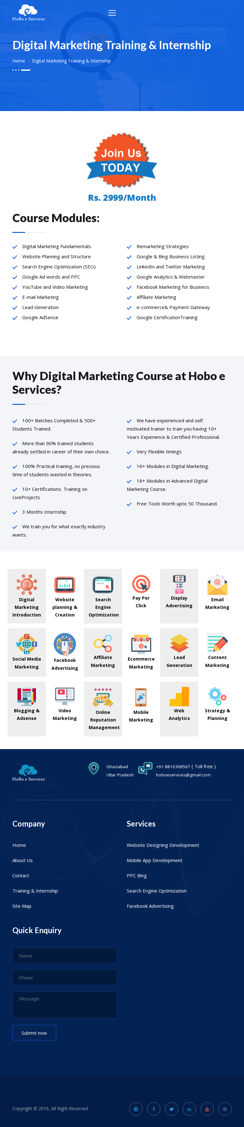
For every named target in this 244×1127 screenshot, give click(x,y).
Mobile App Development (154, 860)
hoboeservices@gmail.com (183, 775)
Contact (20, 875)
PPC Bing (137, 875)
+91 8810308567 (173, 766)
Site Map (21, 906)
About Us (22, 860)
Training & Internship (35, 890)
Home (18, 61)
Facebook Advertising (150, 906)
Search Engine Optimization (156, 890)
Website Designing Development (163, 845)
